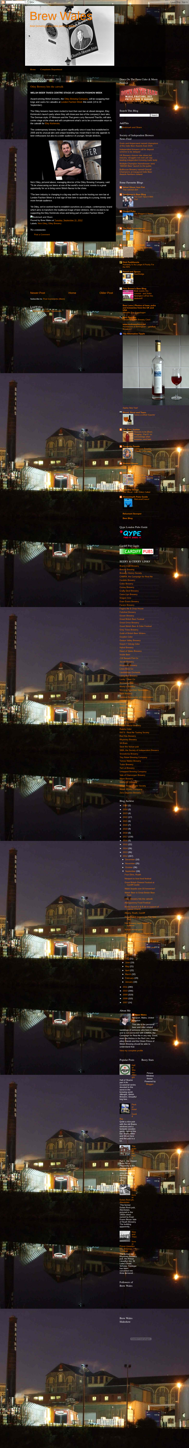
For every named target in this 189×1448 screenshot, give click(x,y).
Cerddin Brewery (127, 580)
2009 (125, 995)
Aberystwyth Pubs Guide (135, 497)
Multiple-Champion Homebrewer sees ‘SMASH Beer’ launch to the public (137, 165)
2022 (125, 817)
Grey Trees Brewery (129, 630)
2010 (125, 991)
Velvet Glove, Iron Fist (134, 187)
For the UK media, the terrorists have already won (143, 477)
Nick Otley (42, 223)
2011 (125, 987)
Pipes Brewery (126, 715)
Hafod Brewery (126, 647)
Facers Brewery (127, 605)
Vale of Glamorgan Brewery (132, 775)
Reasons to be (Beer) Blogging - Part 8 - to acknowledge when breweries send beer (143, 435)
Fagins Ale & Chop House (132, 609)
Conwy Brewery (127, 587)
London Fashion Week (72, 102)
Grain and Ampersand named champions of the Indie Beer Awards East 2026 (139, 144)
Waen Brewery (126, 779)
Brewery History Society (131, 573)
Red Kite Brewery (128, 736)
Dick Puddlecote (131, 262)
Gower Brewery (127, 616)
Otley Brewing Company (76, 99)
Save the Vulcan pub (129, 747)
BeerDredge (139, 274)
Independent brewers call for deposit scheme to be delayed (137, 150)
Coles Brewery (126, 584)
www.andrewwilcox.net (134, 324)
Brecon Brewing (127, 569)
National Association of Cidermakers (136, 697)
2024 (125, 809)
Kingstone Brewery (128, 665)
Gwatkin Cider (126, 637)
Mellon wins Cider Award (136, 937)
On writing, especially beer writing (143, 248)
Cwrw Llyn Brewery (128, 594)
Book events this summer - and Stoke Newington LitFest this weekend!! (143, 294)
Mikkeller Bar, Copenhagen (134, 312)
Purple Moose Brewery (130, 725)
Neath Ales (125, 701)
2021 (125, 821)
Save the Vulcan (131, 490)
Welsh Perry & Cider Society (133, 786)
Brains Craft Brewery (129, 566)
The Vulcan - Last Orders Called (136, 492)
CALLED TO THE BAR (133, 245)
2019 (125, 829)
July (127, 959)
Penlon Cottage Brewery (131, 711)
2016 (125, 840)
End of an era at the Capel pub (139, 933)
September (130, 871)
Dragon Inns (125, 598)
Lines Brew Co (126, 669)
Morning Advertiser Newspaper (134, 690)
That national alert (130, 190)
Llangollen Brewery (128, 676)
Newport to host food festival (138, 879)
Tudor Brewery (126, 764)
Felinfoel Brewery (128, 612)
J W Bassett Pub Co (129, 658)
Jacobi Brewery (127, 662)
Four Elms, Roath (133, 875)
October (129, 867)
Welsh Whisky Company (131, 789)
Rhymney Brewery (128, 740)
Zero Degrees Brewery (130, 793)
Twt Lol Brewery (127, 768)
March (128, 974)
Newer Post (37, 292)
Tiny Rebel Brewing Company (133, 757)
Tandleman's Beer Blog (134, 194)
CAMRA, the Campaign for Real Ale (136, 577)
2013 (125, 852)
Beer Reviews (129, 317)
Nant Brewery (126, 693)
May (127, 966)
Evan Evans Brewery (129, 601)
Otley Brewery (54, 223)
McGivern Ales (126, 683)
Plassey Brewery (127, 718)
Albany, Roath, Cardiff (135, 913)
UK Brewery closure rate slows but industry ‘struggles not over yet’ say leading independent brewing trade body (138, 157)
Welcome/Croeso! (141, 499)
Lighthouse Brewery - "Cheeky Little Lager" (143, 450)
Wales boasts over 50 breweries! (140, 889)
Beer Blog (128, 518)
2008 (125, 998)
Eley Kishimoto (52, 123)
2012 (125, 856)
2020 (125, 825)
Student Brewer (130, 463)
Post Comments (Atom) (54, 299)
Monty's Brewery (127, 686)
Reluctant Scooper (132, 514)
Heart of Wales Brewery (131, 651)
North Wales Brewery (129, 704)
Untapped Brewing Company (133, 771)
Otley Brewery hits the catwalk (46, 86)
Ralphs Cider (126, 729)
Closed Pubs (129, 211)
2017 (125, 837)
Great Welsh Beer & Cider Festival (136, 626)
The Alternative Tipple (134, 334)
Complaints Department (51, 69)
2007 (125, 1002)
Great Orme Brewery (129, 623)
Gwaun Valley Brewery (130, 640)
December (130, 859)
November (130, 863)
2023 (125, 813)
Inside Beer (125, 655)
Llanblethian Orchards (130, 672)
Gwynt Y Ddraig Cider (130, 644)
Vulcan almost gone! (134, 929)
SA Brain (124, 743)
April (127, 970)
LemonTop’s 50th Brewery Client (136, 320)
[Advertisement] (71, 266)
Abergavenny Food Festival (137, 903)
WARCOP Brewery (128, 782)
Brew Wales (61, 16)
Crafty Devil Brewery (129, 591)
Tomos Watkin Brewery (130, 761)
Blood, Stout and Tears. (134, 412)
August (128, 955)
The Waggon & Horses (143, 214)
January (129, 982)
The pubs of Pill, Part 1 (134, 1152)
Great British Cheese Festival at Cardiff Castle (139, 883)
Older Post (106, 292)
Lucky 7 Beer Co (127, 679)
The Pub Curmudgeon (134, 228)
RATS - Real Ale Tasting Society (134, 732)
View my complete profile (131, 1051)
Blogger (149, 1084)
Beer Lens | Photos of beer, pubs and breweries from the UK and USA (139, 307)
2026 (125, 805)
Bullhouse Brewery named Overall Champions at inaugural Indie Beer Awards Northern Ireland (136, 171)
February (129, 978)
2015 (125, 844)
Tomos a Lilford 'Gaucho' (144, 415)
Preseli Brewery (127, 722)
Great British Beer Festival (132, 619)
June (127, 962)
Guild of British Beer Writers (132, 633)
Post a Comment (42, 234)
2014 (125, 848)
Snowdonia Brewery (129, 754)
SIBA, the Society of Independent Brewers (139, 750)
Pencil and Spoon (132, 272)
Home (33, 69)
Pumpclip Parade (131, 446)
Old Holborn (129, 473)
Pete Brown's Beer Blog (134, 288)
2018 (125, 833)
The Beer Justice (131, 429)
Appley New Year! (130, 408)
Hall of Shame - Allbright (134, 1071)
